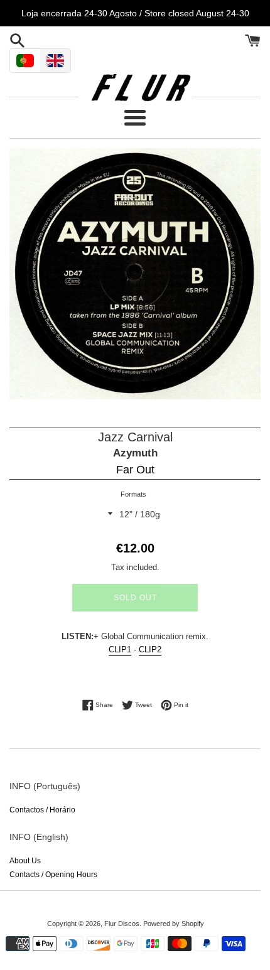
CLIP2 (150, 649)
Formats (133, 494)
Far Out (135, 469)
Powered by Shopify (173, 923)
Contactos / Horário (42, 810)
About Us (25, 860)
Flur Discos (121, 923)
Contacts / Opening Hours (53, 874)
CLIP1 (120, 649)
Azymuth (135, 453)
